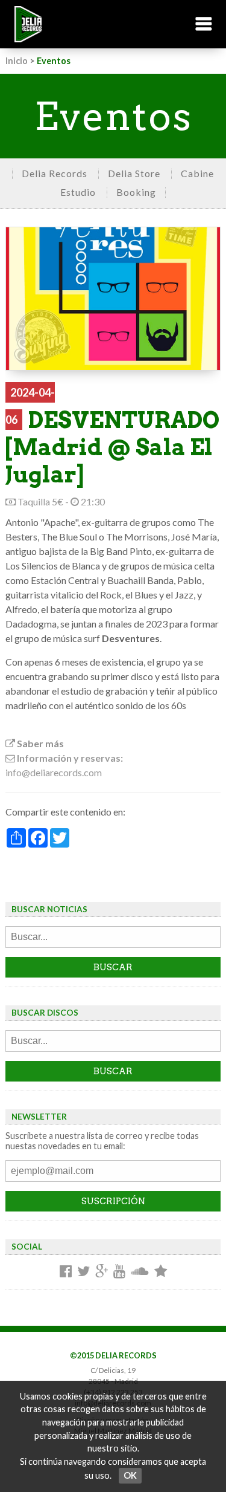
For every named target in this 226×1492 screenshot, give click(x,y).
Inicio (16, 61)
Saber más (39, 743)
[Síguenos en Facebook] (66, 1272)
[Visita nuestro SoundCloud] (140, 1272)
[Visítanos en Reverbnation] (160, 1272)
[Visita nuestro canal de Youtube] (119, 1272)
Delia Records (54, 173)
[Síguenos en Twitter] (83, 1272)
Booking (136, 192)
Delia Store (134, 173)
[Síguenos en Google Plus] (101, 1272)
